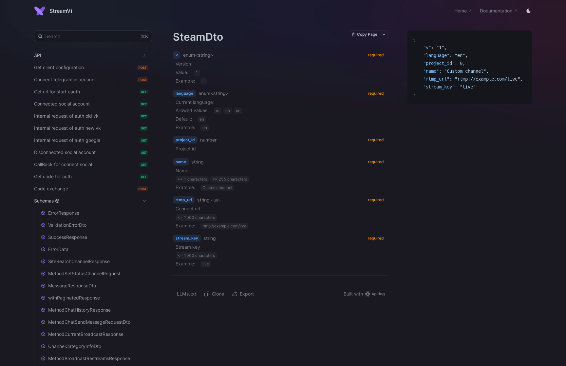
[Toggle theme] (529, 11)
